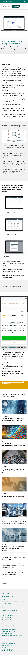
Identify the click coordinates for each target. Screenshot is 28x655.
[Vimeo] (5, 650)
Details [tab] (14, 315)
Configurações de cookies (9, 629)
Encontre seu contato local (9, 643)
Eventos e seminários (7, 596)
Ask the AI (16, 6)
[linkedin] (7, 650)
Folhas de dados (6, 614)
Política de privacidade (8, 626)
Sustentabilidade (6, 603)
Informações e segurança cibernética (12, 635)
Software (13, 59)
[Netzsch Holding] (2, 1)
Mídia (3, 607)
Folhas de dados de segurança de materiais (13, 601)
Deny (14, 342)
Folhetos (4, 612)
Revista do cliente (6, 619)
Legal (3, 623)
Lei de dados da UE (7, 637)
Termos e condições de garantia (10, 631)
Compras (4, 647)
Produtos (6, 59)
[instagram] (12, 650)
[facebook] (9, 650)
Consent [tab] (5, 315)
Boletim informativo (7, 645)
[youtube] (2, 650)
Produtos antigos (6, 617)
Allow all (14, 338)
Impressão (4, 628)
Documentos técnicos (8, 615)
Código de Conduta (7, 633)
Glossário (4, 598)
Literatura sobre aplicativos (9, 610)
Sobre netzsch (5, 593)
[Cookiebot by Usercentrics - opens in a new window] (20, 311)
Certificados (5, 600)
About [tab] (22, 315)
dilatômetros (12, 347)
